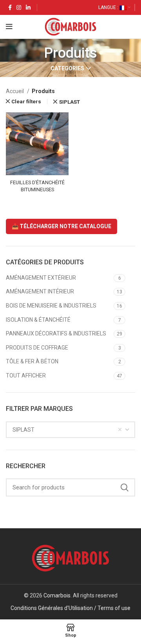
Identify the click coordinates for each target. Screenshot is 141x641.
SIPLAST (69, 101)
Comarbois (56, 595)
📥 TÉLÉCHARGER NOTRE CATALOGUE (61, 226)
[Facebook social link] (10, 7)
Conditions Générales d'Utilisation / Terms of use (70, 608)
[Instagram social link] (19, 7)
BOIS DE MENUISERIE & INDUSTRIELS (51, 305)
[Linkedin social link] (28, 7)
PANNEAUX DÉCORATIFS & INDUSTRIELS (56, 333)
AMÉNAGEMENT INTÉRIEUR (40, 291)
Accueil (15, 91)
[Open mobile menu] (9, 27)
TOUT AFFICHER (26, 375)
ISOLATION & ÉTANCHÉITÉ (38, 320)
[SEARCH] (124, 487)
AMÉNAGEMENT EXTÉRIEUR (41, 278)
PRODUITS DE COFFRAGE (37, 347)
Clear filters (26, 101)
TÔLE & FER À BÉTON (32, 361)
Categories (67, 68)
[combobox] (70, 429)
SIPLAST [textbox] (23, 430)
